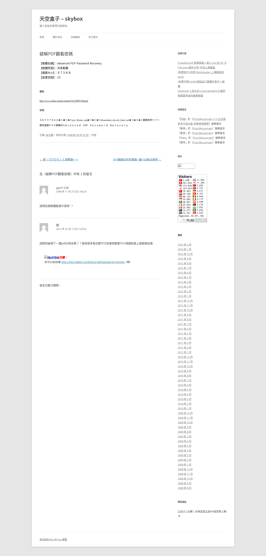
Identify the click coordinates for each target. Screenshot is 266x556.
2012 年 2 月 (184, 291)
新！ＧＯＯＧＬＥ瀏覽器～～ (59, 159)
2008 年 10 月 (185, 478)
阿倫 (182, 119)
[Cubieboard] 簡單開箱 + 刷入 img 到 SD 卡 (202, 63)
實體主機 (205, 511)
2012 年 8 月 (184, 263)
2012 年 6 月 (184, 272)
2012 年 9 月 (184, 258)
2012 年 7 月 (184, 268)
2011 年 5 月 (184, 333)
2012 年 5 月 (184, 277)
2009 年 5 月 (184, 446)
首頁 (42, 37)
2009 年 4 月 (184, 450)
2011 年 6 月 (184, 329)
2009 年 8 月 (184, 432)
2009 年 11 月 (185, 417)
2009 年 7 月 (184, 436)
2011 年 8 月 (184, 319)
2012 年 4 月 (184, 282)
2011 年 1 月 (184, 352)
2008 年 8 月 (184, 488)
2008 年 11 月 (185, 474)
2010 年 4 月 (184, 394)
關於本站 (57, 37)
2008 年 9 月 (184, 483)
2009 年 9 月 (184, 427)
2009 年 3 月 (184, 455)
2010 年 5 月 (184, 389)
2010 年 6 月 (184, 385)
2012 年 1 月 (184, 296)
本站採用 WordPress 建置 (53, 539)
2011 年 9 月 (184, 315)
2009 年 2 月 (184, 460)
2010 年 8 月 (184, 375)
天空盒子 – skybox (61, 18)
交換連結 (75, 37)
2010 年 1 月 (184, 408)
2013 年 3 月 (184, 244)
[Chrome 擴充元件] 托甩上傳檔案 (196, 67)
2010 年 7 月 (184, 380)
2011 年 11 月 (185, 305)
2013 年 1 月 (184, 249)
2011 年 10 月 (185, 310)
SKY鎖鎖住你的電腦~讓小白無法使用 (137, 159)
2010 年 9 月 (184, 371)
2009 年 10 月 (185, 422)
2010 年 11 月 (185, 361)
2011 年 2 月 (184, 347)
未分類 (49, 135)
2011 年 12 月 (185, 300)
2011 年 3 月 (184, 343)
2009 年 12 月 (185, 413)
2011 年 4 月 (184, 338)
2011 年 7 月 (184, 324)
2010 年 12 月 (185, 357)
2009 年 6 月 (184, 441)
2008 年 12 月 (185, 469)
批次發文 (93, 37)
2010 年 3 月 (184, 399)
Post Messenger (202, 128)
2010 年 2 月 (184, 403)
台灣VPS (183, 511)
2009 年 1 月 (184, 464)
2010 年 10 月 (185, 366)
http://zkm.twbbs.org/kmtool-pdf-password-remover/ (93, 262)
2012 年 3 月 (184, 286)
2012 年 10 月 (185, 254)
